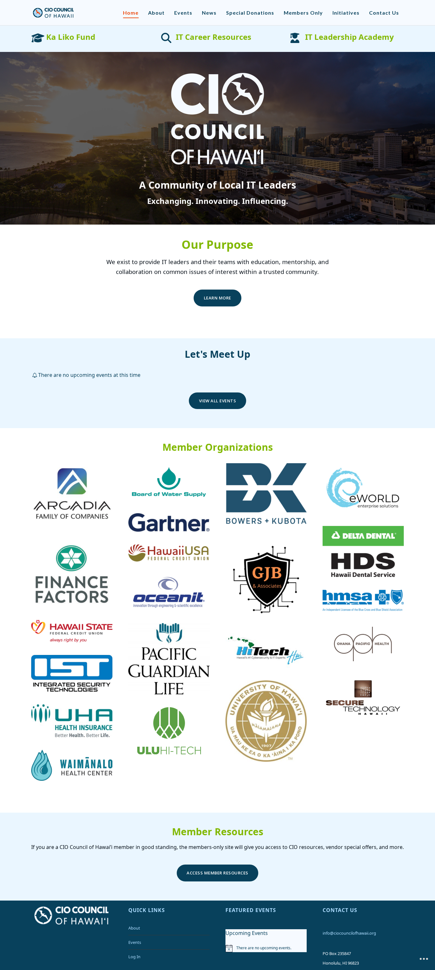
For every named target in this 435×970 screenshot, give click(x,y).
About (134, 928)
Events (134, 942)
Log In (134, 956)
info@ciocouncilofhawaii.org (349, 933)
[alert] (266, 948)
